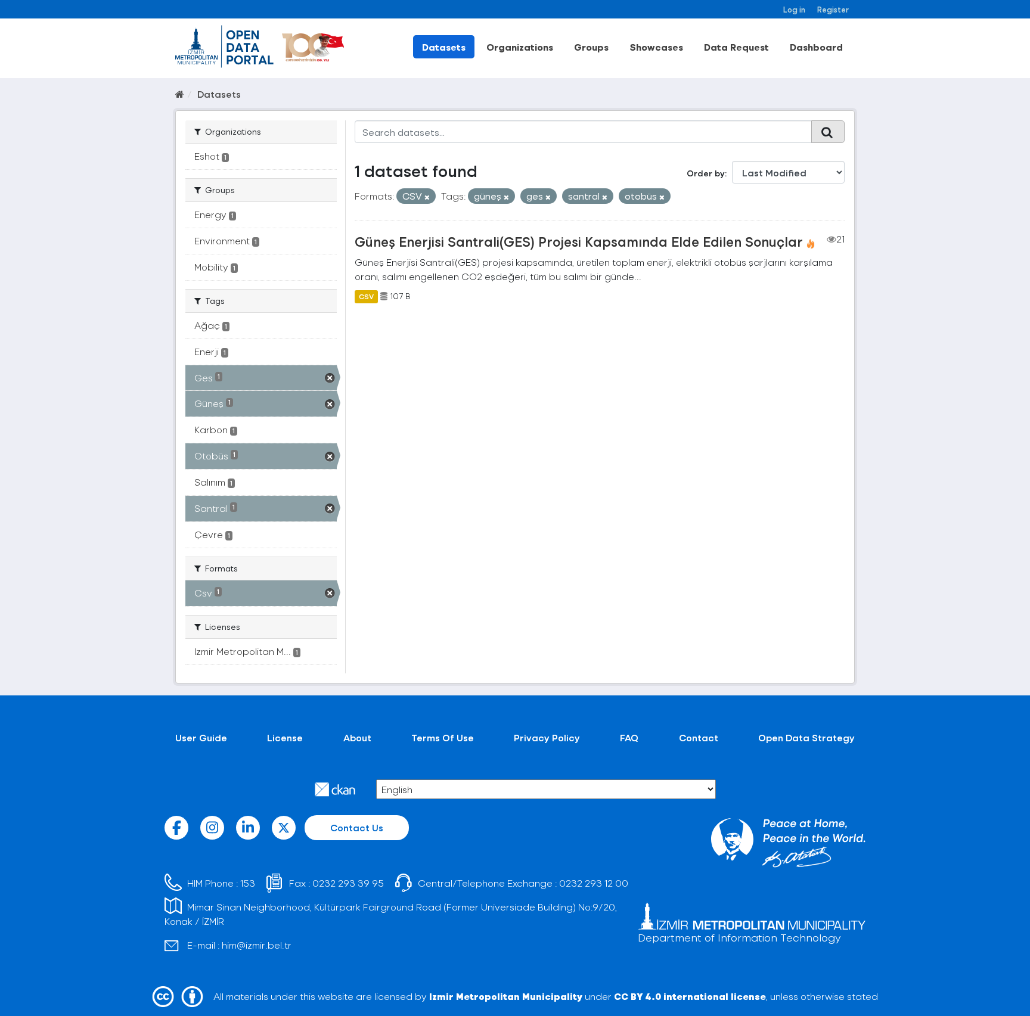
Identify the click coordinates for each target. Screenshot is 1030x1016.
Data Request (736, 47)
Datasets (444, 47)
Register (833, 9)
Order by (706, 173)
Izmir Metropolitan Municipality (505, 996)
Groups (591, 47)
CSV (366, 296)
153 (247, 883)
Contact (698, 737)
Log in (794, 9)
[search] (828, 131)
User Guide (201, 737)
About (357, 737)
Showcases (656, 47)
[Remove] (427, 196)
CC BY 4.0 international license (690, 996)
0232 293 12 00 (593, 883)
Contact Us (356, 827)
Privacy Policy (547, 737)
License (285, 737)
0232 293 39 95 (348, 883)
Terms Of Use (442, 737)
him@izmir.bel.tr (256, 945)
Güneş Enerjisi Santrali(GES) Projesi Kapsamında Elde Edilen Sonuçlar (579, 241)
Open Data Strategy (806, 737)
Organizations (519, 47)
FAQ (629, 737)
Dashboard (816, 47)
